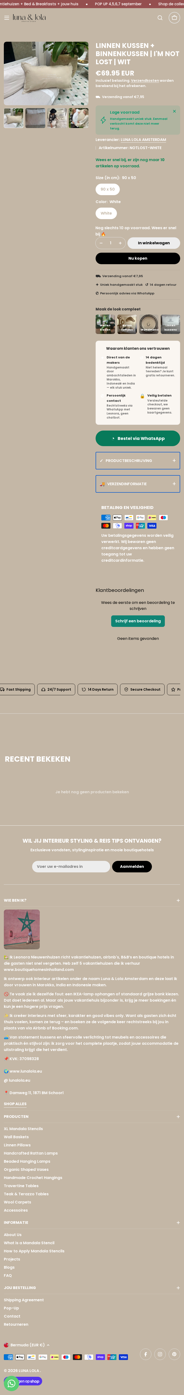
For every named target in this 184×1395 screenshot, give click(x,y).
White (106, 213)
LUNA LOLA (29, 1370)
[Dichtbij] (174, 111)
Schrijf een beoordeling (138, 621)
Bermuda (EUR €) (28, 1345)
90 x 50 (108, 189)
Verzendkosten (145, 80)
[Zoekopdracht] (160, 18)
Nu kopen (137, 258)
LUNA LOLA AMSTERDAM (143, 139)
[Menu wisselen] (7, 18)
